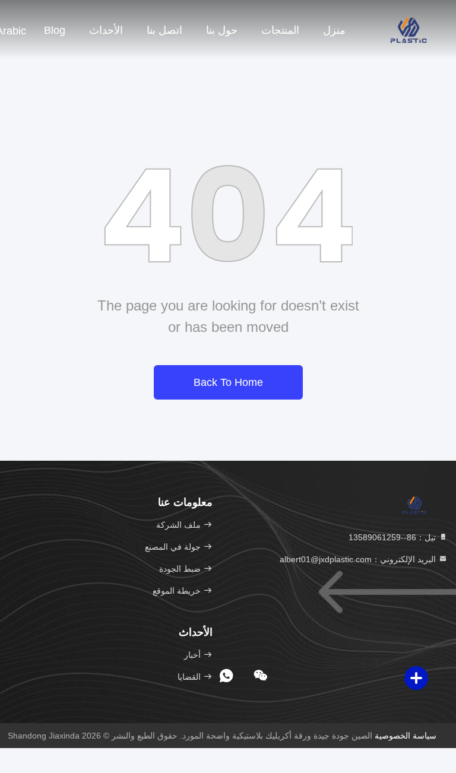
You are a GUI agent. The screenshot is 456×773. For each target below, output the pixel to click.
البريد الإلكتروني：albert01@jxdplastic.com (359, 559)
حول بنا (222, 30)
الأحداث (106, 30)
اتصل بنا (164, 30)
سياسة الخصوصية (405, 735)
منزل (334, 30)
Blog (54, 30)
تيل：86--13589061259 (393, 537)
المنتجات (280, 30)
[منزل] (408, 29)
